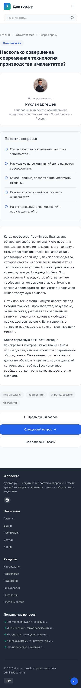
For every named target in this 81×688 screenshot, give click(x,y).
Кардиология (12, 566)
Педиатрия (11, 580)
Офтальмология (14, 602)
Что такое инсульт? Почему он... (27, 621)
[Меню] (73, 6)
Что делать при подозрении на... (28, 634)
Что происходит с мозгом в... (25, 647)
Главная (5, 34)
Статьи (8, 539)
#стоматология (12, 394)
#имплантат (10, 402)
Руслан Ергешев (40, 104)
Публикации (11, 532)
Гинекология (12, 587)
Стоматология (25, 34)
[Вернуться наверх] (74, 681)
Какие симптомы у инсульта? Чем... (30, 640)
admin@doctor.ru (14, 672)
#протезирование (62, 394)
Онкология (11, 595)
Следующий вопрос (38, 429)
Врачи (8, 525)
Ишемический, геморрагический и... (30, 628)
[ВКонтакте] (7, 500)
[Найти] (72, 17)
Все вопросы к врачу (40, 442)
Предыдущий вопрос (43, 417)
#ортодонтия (36, 394)
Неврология (11, 573)
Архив (8, 546)
